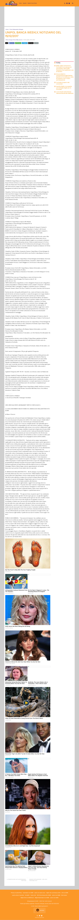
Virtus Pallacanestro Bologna (16, 29)
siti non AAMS (64, 892)
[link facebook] (67, 3)
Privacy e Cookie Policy (16, 892)
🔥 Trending (57, 62)
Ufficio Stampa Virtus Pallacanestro (13, 39)
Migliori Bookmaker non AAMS (42, 897)
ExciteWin (27, 895)
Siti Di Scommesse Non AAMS (44, 895)
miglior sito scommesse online (53, 892)
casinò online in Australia (18, 895)
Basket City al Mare (32, 3)
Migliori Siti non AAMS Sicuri (27, 897)
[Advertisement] (39, 17)
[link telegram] (69, 3)
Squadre (25, 3)
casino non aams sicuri (39, 892)
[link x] (65, 3)
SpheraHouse (41, 917)
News (20, 3)
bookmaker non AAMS (28, 892)
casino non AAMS (56, 895)
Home (7, 29)
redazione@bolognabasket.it (41, 906)
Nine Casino (64, 895)
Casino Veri (33, 895)
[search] (73, 3)
